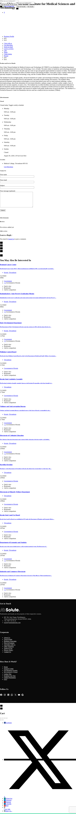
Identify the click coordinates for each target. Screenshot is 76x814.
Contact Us (7, 652)
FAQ (5, 679)
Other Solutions (9, 646)
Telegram (8, 800)
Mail (7, 805)
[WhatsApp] (12, 695)
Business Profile (9, 36)
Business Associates (10, 641)
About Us (7, 637)
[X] (15, 695)
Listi (5, 674)
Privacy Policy (8, 650)
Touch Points (8, 639)
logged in (11, 239)
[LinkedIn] (8, 695)
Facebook (9, 723)
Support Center (8, 669)
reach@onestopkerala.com (12, 622)
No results (30, 6)
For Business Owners (10, 670)
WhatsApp (9, 798)
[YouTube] (19, 695)
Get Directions (8, 167)
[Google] (22, 695)
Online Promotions (10, 677)
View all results (21, 6)
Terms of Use (8, 648)
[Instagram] (5, 695)
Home (6, 667)
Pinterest (8, 802)
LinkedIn (8, 804)
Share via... (8, 811)
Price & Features (9, 643)
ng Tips (9, 674)
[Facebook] (1, 695)
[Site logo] (9, 6)
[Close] (73, 4)
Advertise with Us (9, 645)
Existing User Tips (10, 676)
